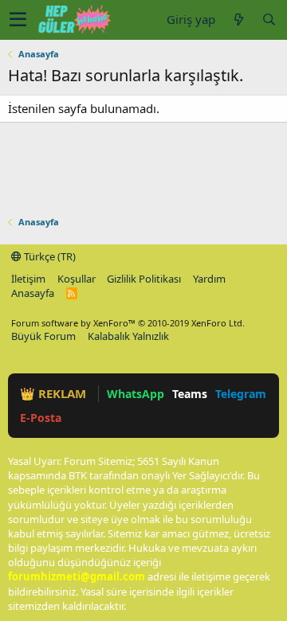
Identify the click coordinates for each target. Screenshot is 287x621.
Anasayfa (32, 293)
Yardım (209, 278)
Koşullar (76, 278)
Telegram (240, 393)
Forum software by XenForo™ (128, 323)
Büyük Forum (43, 336)
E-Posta (40, 417)
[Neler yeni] (238, 19)
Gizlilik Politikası (144, 278)
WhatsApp (135, 393)
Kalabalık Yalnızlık (128, 336)
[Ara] (269, 19)
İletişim (28, 278)
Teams (189, 393)
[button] (18, 20)
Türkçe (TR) (49, 256)
